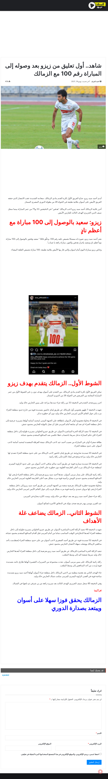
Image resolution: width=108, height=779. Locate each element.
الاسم (99, 733)
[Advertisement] (53, 33)
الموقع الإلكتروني (44, 744)
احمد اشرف (95, 81)
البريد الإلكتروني (95, 744)
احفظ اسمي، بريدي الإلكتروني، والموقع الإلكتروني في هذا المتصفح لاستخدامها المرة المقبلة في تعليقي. (60, 754)
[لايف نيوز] (97, 5)
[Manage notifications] (100, 771)
